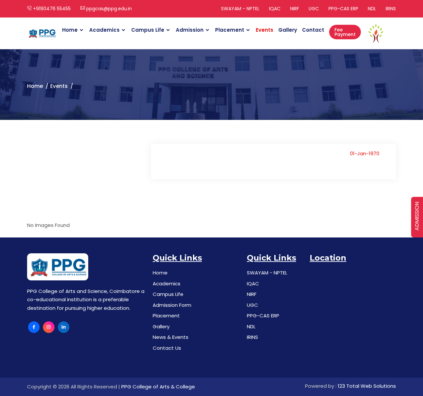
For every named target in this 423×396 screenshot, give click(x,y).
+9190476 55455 (51, 8)
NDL (372, 8)
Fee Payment (345, 32)
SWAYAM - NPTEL (240, 8)
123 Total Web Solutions (367, 385)
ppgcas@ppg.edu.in (108, 8)
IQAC (275, 8)
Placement (229, 29)
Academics (104, 29)
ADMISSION (417, 216)
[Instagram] (48, 327)
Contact (313, 29)
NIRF (294, 8)
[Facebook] (33, 327)
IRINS (391, 8)
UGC (314, 8)
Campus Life (147, 29)
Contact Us (167, 347)
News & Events (170, 337)
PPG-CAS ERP (343, 8)
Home (70, 29)
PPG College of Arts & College (158, 386)
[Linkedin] (63, 327)
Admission (190, 29)
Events (264, 29)
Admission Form (172, 305)
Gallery (287, 29)
